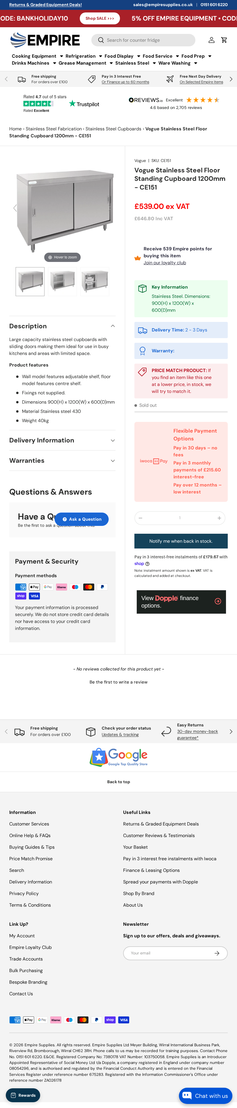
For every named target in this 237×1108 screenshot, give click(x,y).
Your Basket (135, 847)
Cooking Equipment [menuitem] (34, 56)
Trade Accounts (26, 959)
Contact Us (21, 994)
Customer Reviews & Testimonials (159, 835)
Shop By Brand (138, 893)
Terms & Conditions (30, 905)
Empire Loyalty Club (30, 947)
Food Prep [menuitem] (193, 56)
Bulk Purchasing (26, 970)
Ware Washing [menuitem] (174, 63)
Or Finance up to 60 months (125, 81)
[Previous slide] (15, 208)
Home (15, 129)
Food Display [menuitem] (119, 56)
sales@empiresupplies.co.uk (163, 4)
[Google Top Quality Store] (118, 757)
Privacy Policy (24, 893)
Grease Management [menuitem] (82, 63)
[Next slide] (110, 208)
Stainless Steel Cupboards (113, 129)
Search (16, 870)
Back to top (118, 781)
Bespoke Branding (28, 982)
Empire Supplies (40, 1045)
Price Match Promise (31, 859)
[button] (118, 681)
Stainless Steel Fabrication (54, 129)
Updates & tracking (120, 734)
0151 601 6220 (214, 4)
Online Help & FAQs (30, 835)
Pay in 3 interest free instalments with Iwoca (169, 859)
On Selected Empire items (201, 81)
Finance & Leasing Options (151, 870)
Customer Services (29, 824)
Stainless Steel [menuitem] (132, 63)
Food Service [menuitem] (158, 56)
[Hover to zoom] (62, 210)
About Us (133, 905)
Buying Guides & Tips (32, 847)
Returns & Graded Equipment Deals (161, 824)
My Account (22, 936)
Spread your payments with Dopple (160, 882)
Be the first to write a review (118, 682)
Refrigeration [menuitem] (81, 56)
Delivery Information (30, 882)
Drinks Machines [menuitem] (30, 63)
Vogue (140, 160)
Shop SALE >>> (77, 18)
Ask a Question (84, 519)
